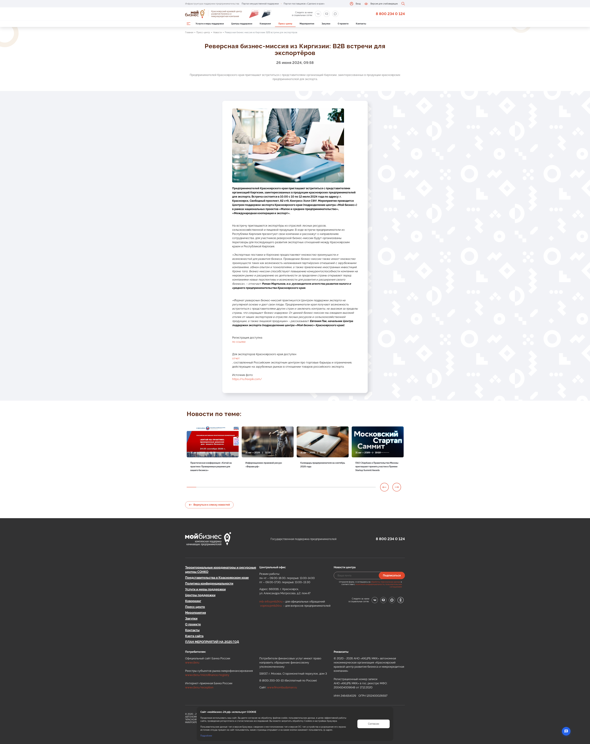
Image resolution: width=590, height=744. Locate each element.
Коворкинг (193, 601)
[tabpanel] (212, 455)
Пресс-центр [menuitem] (285, 23)
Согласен (373, 723)
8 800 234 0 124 (390, 14)
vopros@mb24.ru (271, 605)
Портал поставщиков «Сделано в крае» (304, 3)
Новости (217, 32)
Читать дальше (198, 478)
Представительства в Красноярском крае (217, 577)
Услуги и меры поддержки (205, 589)
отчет (236, 358)
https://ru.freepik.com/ (247, 379)
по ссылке (239, 341)
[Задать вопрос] (566, 731)
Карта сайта (194, 636)
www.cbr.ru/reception (199, 687)
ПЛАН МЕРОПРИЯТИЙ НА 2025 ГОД (212, 642)
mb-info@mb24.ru (271, 601)
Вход (358, 3)
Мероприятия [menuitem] (307, 23)
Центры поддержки (200, 595)
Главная (189, 32)
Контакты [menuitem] (361, 23)
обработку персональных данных (385, 582)
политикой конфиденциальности (370, 584)
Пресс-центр (203, 32)
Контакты (192, 630)
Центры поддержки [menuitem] (241, 23)
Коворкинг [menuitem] (265, 23)
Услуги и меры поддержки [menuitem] (210, 23)
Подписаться (392, 575)
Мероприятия (195, 612)
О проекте (193, 624)
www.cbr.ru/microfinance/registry (207, 675)
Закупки (191, 618)
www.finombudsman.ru (282, 687)
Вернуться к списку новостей (211, 504)
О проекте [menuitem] (343, 23)
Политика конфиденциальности (209, 583)
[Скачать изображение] (352, 112)
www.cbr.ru (192, 662)
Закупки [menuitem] (326, 23)
